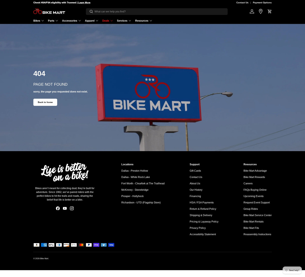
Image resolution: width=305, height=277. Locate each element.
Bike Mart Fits (251, 228)
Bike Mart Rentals (254, 221)
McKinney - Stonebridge (135, 189)
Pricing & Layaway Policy (204, 221)
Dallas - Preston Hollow (134, 170)
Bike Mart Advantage (255, 170)
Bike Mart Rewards (254, 177)
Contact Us (242, 2)
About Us (195, 183)
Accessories (69, 20)
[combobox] (157, 11)
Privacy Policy (198, 228)
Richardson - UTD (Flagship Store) (141, 202)
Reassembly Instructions (257, 234)
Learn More (81, 2)
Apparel (90, 20)
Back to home (45, 102)
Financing (195, 196)
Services (122, 20)
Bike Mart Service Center (258, 215)
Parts (51, 20)
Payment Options (262, 2)
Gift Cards (195, 170)
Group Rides (251, 209)
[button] (269, 11)
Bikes (36, 20)
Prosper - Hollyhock (132, 196)
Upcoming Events (254, 196)
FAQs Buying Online (255, 189)
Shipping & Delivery (201, 215)
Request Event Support (257, 202)
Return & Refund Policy (203, 209)
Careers (248, 183)
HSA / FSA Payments (202, 202)
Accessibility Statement (203, 234)
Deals (105, 20)
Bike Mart (44, 258)
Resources (141, 20)
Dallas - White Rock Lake (135, 177)
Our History (196, 189)
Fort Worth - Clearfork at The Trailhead (143, 183)
